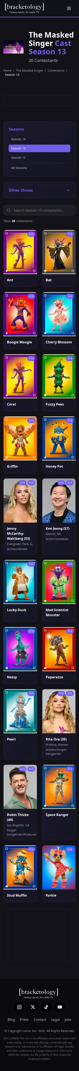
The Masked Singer (29, 70)
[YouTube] (60, 1007)
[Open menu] (69, 8)
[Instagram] (19, 1007)
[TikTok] (46, 1007)
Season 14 (18, 139)
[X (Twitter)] (33, 1007)
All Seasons (19, 168)
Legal (55, 1019)
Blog (11, 1019)
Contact (40, 1019)
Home (7, 70)
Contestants (56, 70)
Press (24, 1019)
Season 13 (18, 148)
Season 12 (18, 158)
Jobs (68, 1019)
